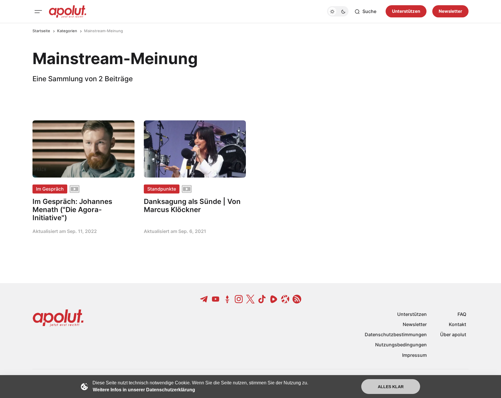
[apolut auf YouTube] (215, 299)
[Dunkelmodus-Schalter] (337, 11)
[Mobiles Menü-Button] (38, 11)
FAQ (462, 314)
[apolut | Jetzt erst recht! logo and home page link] (67, 11)
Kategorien (67, 30)
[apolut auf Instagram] (239, 299)
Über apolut (453, 334)
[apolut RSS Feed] (297, 299)
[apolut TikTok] (262, 299)
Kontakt (457, 324)
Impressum (414, 355)
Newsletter (450, 11)
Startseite (41, 30)
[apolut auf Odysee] (285, 299)
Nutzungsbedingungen (401, 345)
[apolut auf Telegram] (204, 299)
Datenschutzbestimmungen (396, 334)
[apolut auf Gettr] (227, 299)
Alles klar (391, 386)
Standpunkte (161, 189)
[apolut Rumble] (273, 299)
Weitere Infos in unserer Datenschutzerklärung (144, 389)
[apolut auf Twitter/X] (250, 299)
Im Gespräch (50, 189)
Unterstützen (406, 11)
